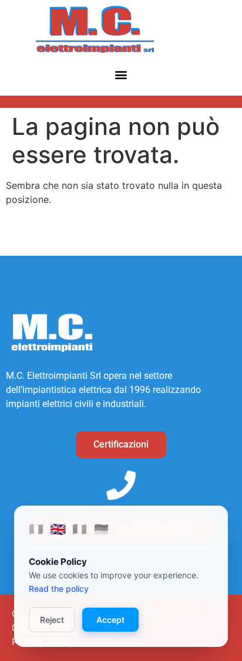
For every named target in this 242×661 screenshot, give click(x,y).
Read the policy (59, 589)
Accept (110, 620)
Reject (52, 620)
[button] (121, 74)
